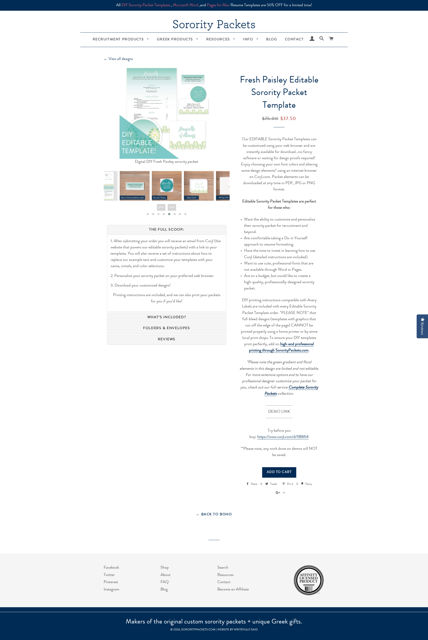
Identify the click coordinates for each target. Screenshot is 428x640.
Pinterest (111, 582)
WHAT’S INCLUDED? (166, 317)
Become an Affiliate (233, 590)
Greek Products (175, 39)
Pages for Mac (218, 5)
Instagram (111, 590)
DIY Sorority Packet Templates (145, 5)
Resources (218, 39)
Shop (164, 568)
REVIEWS (166, 339)
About (165, 575)
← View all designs (118, 59)
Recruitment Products (119, 39)
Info (248, 39)
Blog (271, 39)
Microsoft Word (185, 5)
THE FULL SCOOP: (166, 230)
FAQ (164, 582)
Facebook (111, 568)
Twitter (109, 575)
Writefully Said (246, 629)
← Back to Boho (214, 514)
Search (222, 568)
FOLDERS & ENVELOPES (166, 328)
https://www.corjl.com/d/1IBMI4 (283, 437)
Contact (294, 39)
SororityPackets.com (198, 629)
